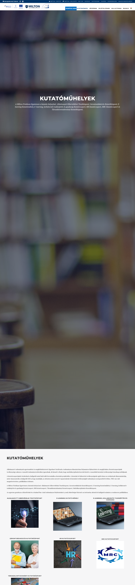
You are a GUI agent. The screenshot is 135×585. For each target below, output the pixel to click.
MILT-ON (80, 1)
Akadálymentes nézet (125, 1)
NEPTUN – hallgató (70, 1)
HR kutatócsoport (67, 538)
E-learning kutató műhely (67, 498)
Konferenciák (112, 1)
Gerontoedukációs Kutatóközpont (25, 538)
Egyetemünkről (82, 8)
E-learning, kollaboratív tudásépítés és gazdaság (110, 499)
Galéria (103, 1)
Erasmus (126, 8)
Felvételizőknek (104, 8)
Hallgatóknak (116, 8)
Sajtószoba (95, 1)
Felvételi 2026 (71, 8)
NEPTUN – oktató (55, 1)
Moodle (87, 1)
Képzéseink (93, 8)
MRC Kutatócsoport (110, 539)
